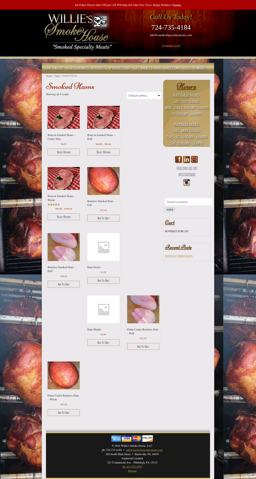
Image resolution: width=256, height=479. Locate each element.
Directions (172, 68)
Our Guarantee (78, 68)
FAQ (158, 68)
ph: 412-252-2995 (132, 466)
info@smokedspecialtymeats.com (171, 35)
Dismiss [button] (177, 5)
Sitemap (132, 471)
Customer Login (171, 45)
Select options (64, 152)
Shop (57, 75)
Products (100, 68)
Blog (186, 68)
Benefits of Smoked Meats (179, 256)
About (59, 68)
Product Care (120, 68)
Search (169, 209)
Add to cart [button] (103, 218)
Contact (200, 68)
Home (47, 68)
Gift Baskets (143, 68)
